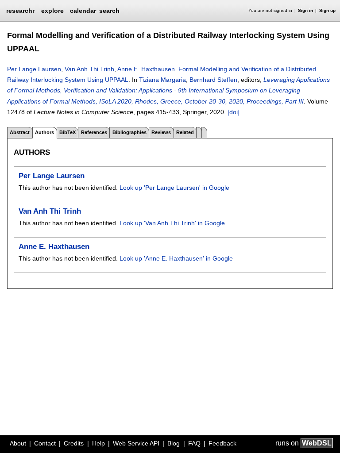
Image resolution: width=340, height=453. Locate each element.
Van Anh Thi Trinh (89, 69)
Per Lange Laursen (34, 69)
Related (185, 132)
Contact (45, 443)
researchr (20, 10)
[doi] (234, 111)
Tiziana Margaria (162, 79)
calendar (83, 10)
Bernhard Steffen (213, 79)
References (94, 132)
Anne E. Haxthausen (146, 69)
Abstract (20, 132)
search (109, 10)
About (18, 443)
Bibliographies (129, 132)
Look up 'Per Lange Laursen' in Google (174, 187)
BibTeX (67, 132)
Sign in (305, 10)
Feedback (222, 443)
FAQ (194, 443)
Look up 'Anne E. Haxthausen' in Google (176, 258)
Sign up (327, 10)
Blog (173, 443)
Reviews (161, 132)
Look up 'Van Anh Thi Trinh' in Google (172, 222)
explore (52, 10)
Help (98, 443)
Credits (74, 443)
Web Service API (136, 443)
